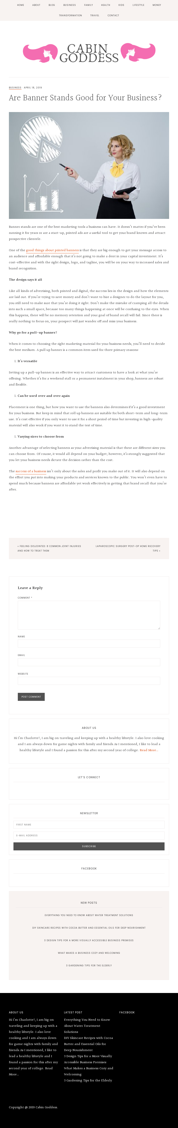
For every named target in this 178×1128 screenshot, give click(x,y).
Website (23, 673)
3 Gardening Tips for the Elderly (89, 965)
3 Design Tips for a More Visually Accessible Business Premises (89, 940)
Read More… (149, 750)
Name (21, 636)
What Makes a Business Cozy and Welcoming (89, 953)
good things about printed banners (52, 250)
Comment (25, 597)
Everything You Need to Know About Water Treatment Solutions (89, 915)
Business (15, 87)
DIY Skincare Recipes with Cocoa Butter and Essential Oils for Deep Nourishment (89, 927)
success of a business (31, 471)
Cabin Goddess (89, 52)
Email (21, 655)
